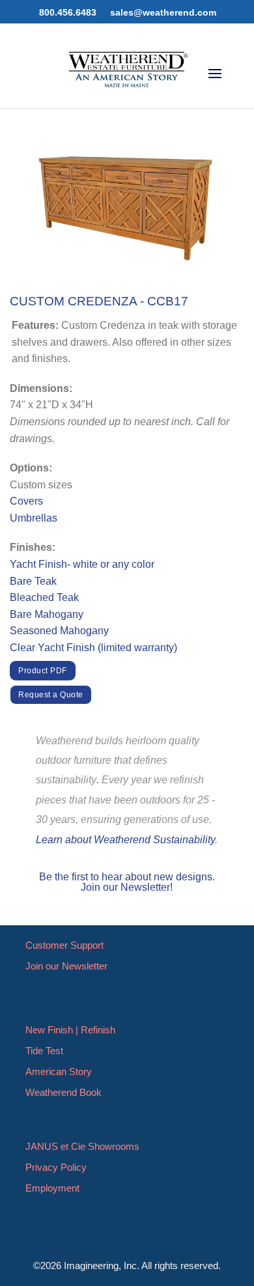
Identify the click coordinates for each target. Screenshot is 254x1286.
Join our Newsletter (66, 965)
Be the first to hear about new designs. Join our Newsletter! (127, 882)
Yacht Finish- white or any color (82, 564)
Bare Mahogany (46, 614)
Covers (26, 501)
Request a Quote (50, 694)
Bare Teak (33, 581)
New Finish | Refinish (70, 1029)
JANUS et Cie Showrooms (82, 1146)
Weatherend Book (63, 1092)
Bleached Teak (44, 597)
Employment (52, 1188)
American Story (58, 1071)
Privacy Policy (56, 1167)
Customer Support (64, 945)
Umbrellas (33, 518)
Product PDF (42, 670)
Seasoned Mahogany (59, 630)
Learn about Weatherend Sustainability (125, 839)
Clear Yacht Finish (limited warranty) (93, 647)
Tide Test (44, 1050)
